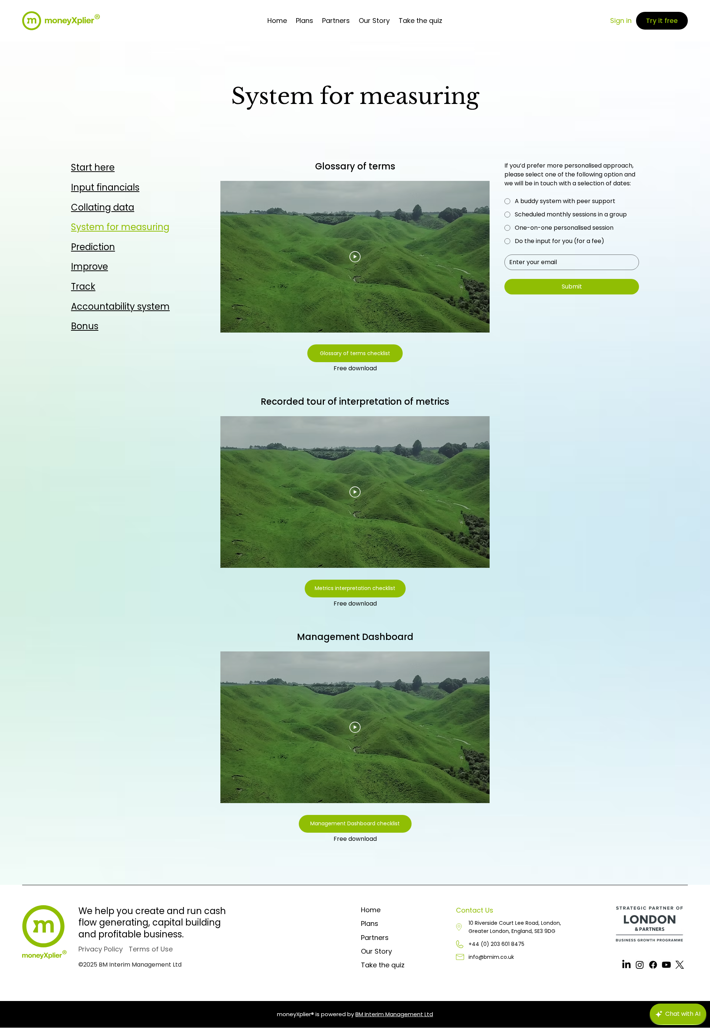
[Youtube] (666, 965)
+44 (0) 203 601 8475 (496, 944)
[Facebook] (653, 965)
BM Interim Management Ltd (394, 1014)
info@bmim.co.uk (491, 957)
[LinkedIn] (626, 965)
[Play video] (355, 256)
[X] (679, 965)
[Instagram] (640, 965)
